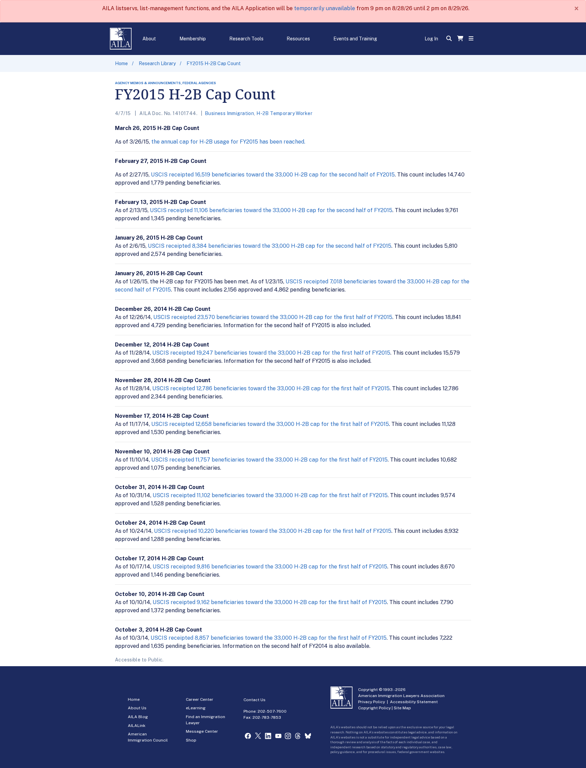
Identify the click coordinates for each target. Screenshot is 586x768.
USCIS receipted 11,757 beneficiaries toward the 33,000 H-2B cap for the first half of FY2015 (269, 459)
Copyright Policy (374, 708)
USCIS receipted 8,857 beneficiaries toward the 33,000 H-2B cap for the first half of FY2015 (269, 638)
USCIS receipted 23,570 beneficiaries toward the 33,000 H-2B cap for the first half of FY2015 (272, 317)
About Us (137, 708)
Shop (191, 740)
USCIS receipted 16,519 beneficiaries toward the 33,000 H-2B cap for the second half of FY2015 (273, 174)
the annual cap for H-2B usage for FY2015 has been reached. (228, 141)
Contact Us (254, 699)
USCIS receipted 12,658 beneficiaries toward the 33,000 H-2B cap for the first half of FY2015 (270, 424)
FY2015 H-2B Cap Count (214, 63)
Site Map (402, 708)
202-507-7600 (272, 711)
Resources (298, 38)
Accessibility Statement (414, 701)
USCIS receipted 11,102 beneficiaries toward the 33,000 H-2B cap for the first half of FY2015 (270, 495)
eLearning (196, 708)
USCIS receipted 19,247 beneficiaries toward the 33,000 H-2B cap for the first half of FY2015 (271, 353)
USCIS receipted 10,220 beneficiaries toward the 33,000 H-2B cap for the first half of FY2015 (272, 531)
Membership (192, 38)
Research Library (157, 63)
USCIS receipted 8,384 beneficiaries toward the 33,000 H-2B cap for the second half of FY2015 (269, 246)
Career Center (199, 699)
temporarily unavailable (324, 8)
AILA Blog (138, 716)
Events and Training (355, 38)
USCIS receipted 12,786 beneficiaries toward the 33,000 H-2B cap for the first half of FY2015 (271, 388)
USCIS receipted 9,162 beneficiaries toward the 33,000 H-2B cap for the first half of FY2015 (270, 602)
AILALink (136, 725)
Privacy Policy (371, 701)
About (149, 38)
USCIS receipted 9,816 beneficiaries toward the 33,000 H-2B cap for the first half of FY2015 (270, 566)
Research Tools (246, 38)
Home (121, 63)
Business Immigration (229, 113)
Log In (431, 38)
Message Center (202, 731)
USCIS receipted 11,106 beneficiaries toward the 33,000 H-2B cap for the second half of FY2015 (271, 210)
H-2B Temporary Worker (284, 113)
